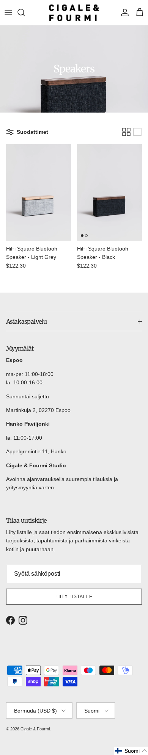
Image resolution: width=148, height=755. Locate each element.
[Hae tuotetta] (25, 12)
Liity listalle (74, 596)
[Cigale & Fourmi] (74, 12)
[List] (137, 131)
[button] (131, 751)
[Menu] (8, 12)
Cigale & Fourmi (35, 729)
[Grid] (126, 131)
